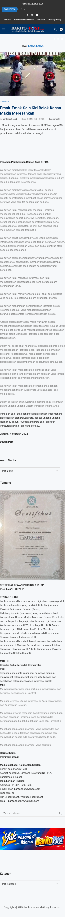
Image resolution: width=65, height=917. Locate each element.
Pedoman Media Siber (24, 19)
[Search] (55, 29)
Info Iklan (41, 19)
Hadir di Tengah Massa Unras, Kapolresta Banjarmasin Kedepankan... (32, 10)
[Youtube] (37, 15)
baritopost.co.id (10, 119)
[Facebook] (27, 15)
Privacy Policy (54, 19)
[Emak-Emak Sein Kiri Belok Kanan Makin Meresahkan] (32, 74)
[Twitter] (32, 15)
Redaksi (7, 19)
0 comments (54, 119)
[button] (21, 9)
